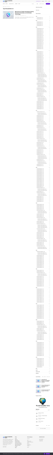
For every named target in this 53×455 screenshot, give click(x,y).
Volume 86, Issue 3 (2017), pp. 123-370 (42, 158)
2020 (36, 250)
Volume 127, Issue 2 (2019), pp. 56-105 (42, 226)
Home (4, 3)
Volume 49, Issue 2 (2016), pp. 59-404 (41, 91)
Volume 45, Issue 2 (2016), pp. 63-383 (41, 81)
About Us (37, 409)
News (19, 3)
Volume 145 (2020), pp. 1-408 (40, 261)
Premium (37, 373)
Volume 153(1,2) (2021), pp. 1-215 (41, 272)
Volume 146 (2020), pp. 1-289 (40, 262)
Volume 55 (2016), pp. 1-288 (40, 102)
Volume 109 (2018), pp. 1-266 (40, 179)
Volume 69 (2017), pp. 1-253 (40, 126)
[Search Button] (37, 3)
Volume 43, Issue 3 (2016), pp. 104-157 (42, 76)
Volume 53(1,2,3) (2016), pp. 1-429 (41, 96)
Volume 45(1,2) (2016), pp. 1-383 (40, 79)
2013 (36, 16)
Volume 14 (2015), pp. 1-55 (40, 33)
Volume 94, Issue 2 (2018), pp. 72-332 (41, 195)
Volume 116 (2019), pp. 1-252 (40, 205)
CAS (27, 440)
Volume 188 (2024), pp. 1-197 (40, 322)
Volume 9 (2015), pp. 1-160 (40, 48)
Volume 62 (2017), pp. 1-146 (40, 115)
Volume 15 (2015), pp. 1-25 (40, 34)
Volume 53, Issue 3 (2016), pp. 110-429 (42, 100)
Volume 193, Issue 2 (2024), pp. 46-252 (42, 333)
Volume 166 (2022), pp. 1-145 (40, 292)
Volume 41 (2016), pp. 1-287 (40, 70)
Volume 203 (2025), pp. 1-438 (40, 347)
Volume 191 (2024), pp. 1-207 (40, 328)
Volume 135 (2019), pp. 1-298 (40, 242)
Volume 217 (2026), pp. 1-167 (40, 365)
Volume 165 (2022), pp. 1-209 (40, 291)
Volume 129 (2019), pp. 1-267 (40, 232)
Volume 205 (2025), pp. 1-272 (40, 349)
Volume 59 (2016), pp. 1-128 (40, 107)
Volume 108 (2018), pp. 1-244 (40, 178)
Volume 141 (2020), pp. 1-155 (40, 256)
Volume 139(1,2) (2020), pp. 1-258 (41, 251)
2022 (36, 287)
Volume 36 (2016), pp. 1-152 (40, 64)
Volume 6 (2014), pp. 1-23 (40, 25)
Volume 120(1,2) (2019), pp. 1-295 (41, 210)
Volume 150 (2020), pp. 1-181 (40, 267)
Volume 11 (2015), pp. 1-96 (40, 29)
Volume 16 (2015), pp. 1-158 (40, 35)
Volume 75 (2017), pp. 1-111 (40, 136)
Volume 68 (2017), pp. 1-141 (40, 125)
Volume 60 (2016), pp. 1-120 (40, 108)
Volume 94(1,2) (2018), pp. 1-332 (40, 192)
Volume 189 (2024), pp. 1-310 (40, 323)
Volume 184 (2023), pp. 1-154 (40, 315)
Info (36, 368)
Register (48, 3)
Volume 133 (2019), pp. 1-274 (40, 237)
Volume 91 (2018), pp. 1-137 (40, 186)
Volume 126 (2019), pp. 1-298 (40, 222)
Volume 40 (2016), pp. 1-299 (40, 69)
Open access (38, 371)
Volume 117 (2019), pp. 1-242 (40, 206)
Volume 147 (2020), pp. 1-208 (40, 263)
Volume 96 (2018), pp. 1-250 (40, 197)
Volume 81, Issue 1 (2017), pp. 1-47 (41, 147)
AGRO (28, 447)
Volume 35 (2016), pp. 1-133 (40, 63)
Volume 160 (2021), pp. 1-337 (40, 283)
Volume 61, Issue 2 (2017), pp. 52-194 (41, 114)
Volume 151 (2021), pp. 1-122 (40, 270)
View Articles (11, 3)
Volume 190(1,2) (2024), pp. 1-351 (41, 324)
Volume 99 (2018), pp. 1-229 (40, 201)
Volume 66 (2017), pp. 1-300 (40, 120)
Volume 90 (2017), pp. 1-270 (40, 165)
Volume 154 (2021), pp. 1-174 (40, 276)
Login (43, 1)
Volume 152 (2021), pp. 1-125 (40, 271)
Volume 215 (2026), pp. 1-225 (40, 363)
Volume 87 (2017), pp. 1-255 (40, 159)
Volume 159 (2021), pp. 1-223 (40, 282)
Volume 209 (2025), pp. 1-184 (40, 354)
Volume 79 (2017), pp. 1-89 (40, 143)
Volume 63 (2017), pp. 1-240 (40, 116)
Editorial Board (17, 440)
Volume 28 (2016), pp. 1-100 (40, 55)
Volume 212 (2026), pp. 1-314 (40, 359)
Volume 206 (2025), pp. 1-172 (40, 350)
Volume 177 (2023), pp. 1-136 (40, 307)
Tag (5, 6)
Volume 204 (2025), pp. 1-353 (40, 348)
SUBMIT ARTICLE (42, 3)
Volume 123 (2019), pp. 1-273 (40, 216)
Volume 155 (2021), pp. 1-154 (40, 277)
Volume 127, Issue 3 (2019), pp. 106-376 (42, 227)
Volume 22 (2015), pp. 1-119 (40, 42)
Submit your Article (17, 445)
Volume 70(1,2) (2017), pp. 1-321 (40, 127)
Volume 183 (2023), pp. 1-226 (40, 314)
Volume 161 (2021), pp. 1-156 (40, 284)
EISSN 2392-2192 (38, 1)
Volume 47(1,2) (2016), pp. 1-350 (40, 84)
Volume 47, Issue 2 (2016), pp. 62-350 (41, 86)
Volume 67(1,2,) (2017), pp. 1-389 (41, 121)
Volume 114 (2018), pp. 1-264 (40, 185)
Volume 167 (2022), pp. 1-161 (40, 293)
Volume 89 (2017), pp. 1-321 (40, 164)
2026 (36, 357)
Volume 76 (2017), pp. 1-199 (40, 137)
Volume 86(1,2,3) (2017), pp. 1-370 (41, 154)
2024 (36, 319)
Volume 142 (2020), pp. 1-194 (40, 257)
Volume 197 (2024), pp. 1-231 (40, 338)
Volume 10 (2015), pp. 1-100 (40, 28)
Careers (16, 3)
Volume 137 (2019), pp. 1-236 (40, 244)
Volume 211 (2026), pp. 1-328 (40, 358)
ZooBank (28, 445)
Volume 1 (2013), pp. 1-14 (40, 17)
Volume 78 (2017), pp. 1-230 (40, 142)
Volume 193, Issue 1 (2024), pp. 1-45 (41, 332)
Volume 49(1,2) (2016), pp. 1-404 (40, 89)
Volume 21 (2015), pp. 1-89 (40, 41)
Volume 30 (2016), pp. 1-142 (40, 57)
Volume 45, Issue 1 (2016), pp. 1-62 (41, 80)
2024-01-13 (23, 15)
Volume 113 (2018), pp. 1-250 (40, 184)
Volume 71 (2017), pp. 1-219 (40, 131)
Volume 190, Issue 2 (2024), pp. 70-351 (42, 327)
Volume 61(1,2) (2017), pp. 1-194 (40, 111)
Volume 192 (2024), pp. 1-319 (40, 329)
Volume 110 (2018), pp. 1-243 (40, 180)
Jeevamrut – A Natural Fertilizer (42, 415)
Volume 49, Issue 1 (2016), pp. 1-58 (41, 90)
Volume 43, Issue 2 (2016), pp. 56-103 (41, 75)
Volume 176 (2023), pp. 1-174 (40, 306)
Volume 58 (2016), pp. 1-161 (40, 106)
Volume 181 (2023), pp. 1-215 (40, 312)
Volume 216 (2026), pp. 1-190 (40, 364)
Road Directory (29, 444)
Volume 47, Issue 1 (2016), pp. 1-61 (41, 85)
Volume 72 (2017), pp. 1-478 (40, 132)
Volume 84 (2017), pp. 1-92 (40, 152)
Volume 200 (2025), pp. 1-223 (40, 343)
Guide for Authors (40, 421)
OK (44, 453)
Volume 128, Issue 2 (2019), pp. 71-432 (42, 231)
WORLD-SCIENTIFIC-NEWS (18, 15)
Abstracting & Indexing (41, 418)
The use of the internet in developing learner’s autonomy (45, 386)
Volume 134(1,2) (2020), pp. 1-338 (41, 238)
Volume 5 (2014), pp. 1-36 (40, 24)
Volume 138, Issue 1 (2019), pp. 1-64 (41, 247)
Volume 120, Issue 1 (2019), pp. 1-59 (41, 211)
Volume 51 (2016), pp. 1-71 (40, 94)
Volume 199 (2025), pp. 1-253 (40, 342)
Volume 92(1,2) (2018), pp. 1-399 (40, 187)
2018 (36, 167)
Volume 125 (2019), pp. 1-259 (40, 221)
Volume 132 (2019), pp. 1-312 (40, 236)
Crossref (28, 438)
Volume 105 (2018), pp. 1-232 (40, 174)
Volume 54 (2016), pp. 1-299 (40, 101)
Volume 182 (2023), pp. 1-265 (40, 313)
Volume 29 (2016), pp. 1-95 (40, 56)
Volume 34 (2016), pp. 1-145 (40, 62)
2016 (36, 50)
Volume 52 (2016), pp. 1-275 (40, 95)
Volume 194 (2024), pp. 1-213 (40, 334)
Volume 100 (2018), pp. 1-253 (40, 168)
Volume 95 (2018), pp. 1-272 (40, 196)
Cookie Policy (48, 453)
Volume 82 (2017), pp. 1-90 (40, 149)
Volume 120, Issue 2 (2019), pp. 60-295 (42, 212)
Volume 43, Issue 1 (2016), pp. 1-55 (41, 74)
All (42, 376)
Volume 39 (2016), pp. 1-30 (40, 68)
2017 (36, 110)
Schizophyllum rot (8, 6)
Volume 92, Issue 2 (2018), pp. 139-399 (42, 190)
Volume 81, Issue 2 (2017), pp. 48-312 (41, 148)
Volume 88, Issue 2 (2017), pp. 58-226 (41, 163)
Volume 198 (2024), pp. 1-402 (40, 339)
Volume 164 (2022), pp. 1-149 (40, 290)
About (7, 3)
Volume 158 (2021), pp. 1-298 (40, 281)
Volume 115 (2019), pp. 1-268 (40, 204)
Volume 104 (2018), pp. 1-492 (40, 173)
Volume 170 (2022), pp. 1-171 (40, 297)
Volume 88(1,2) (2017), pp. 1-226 (40, 160)
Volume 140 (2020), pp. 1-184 (40, 255)
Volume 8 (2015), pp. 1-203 (40, 47)
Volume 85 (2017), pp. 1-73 (40, 153)
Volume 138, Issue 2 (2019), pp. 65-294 (42, 248)
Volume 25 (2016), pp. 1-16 (40, 51)
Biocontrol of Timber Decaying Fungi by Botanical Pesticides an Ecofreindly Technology (24, 13)
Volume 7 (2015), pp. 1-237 (40, 46)
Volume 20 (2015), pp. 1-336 (40, 40)
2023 (36, 303)
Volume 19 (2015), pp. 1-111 (40, 39)
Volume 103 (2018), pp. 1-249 (40, 172)
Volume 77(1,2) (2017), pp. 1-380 (40, 138)
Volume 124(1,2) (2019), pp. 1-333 (41, 217)
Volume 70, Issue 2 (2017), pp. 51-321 (41, 130)
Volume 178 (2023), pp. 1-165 (40, 308)
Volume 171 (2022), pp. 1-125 (40, 298)
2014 (36, 20)
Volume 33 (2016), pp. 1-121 (40, 61)
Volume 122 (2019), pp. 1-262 (40, 215)
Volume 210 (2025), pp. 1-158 (40, 355)
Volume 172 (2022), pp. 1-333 (40, 299)
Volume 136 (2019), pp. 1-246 (40, 243)
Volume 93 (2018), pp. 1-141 (40, 191)
